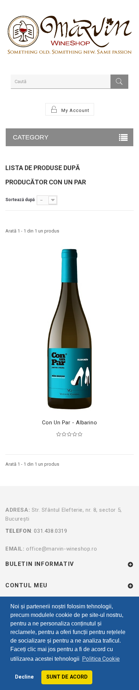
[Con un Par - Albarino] (69, 329)
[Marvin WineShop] (69, 36)
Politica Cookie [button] (101, 658)
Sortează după (20, 199)
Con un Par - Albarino (69, 422)
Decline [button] (24, 677)
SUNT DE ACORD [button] (67, 677)
